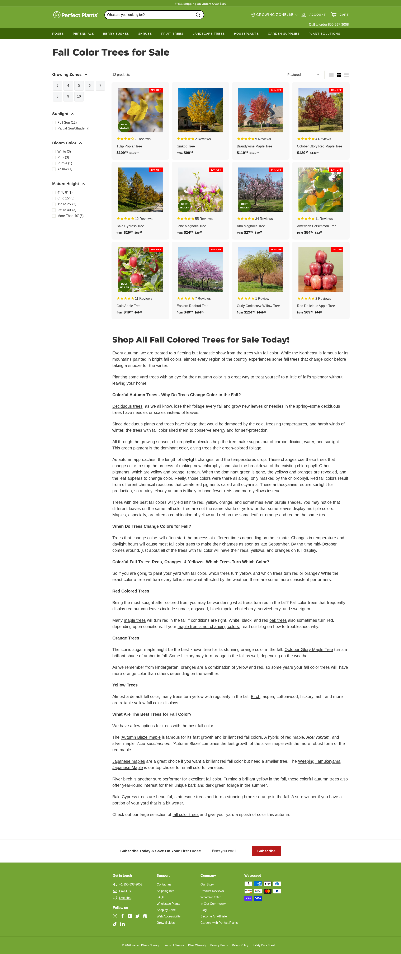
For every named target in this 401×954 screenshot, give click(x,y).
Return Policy (240, 945)
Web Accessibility (169, 916)
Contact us (164, 884)
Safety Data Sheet (264, 945)
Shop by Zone (166, 910)
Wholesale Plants (168, 903)
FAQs (161, 897)
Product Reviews (212, 891)
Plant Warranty (197, 945)
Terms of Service (173, 945)
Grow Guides (166, 922)
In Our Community (213, 903)
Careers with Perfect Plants (219, 922)
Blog (203, 910)
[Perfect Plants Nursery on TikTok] (115, 923)
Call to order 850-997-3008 (329, 24)
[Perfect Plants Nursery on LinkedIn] (122, 923)
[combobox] (154, 14)
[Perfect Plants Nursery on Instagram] (115, 915)
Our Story (207, 884)
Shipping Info (165, 891)
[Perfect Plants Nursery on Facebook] (122, 915)
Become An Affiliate (213, 916)
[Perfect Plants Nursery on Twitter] (137, 915)
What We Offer (210, 897)
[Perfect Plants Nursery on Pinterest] (145, 915)
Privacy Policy (219, 945)
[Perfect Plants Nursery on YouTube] (130, 915)
